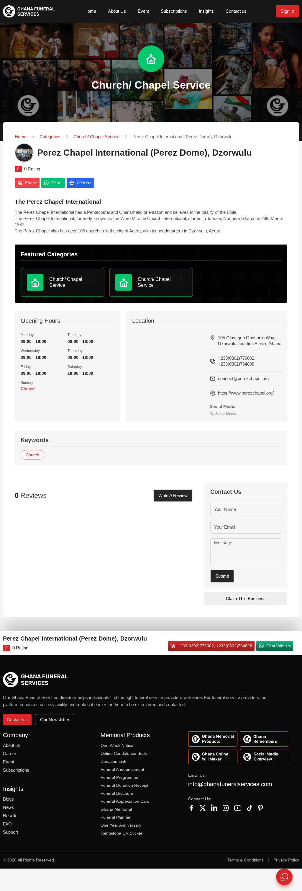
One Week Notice (117, 745)
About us (11, 745)
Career (9, 753)
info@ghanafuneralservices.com (230, 784)
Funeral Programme (119, 777)
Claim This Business (246, 598)
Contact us (236, 11)
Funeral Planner (116, 817)
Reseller (11, 815)
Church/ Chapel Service (96, 136)
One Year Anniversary (121, 825)
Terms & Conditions (245, 860)
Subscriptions (174, 11)
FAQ (7, 823)
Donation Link (113, 761)
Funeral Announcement (122, 769)
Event (143, 11)
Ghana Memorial (116, 809)
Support (10, 832)
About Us (117, 11)
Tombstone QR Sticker (121, 833)
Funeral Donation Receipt (124, 785)
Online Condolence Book (124, 753)
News (8, 807)
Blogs (8, 799)
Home (90, 11)
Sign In (287, 11)
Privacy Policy (286, 860)
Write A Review (173, 495)
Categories (50, 136)
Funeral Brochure (117, 793)
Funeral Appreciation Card (125, 801)
